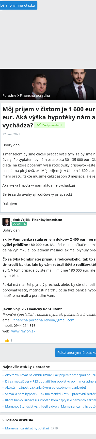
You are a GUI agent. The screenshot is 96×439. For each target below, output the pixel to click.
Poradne (9, 95)
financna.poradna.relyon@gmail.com (44, 320)
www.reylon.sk (23, 331)
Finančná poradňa (35, 95)
